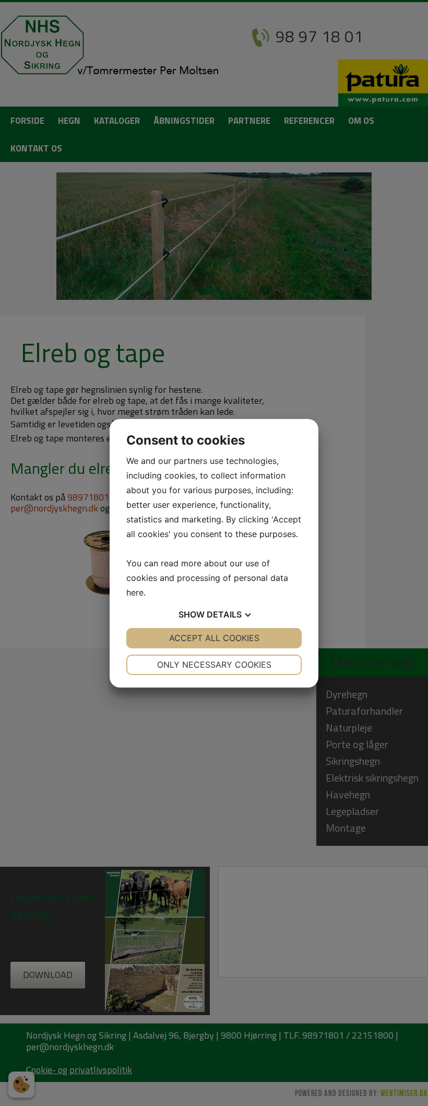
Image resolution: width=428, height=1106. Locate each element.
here (135, 592)
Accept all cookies (214, 638)
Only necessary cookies (214, 664)
